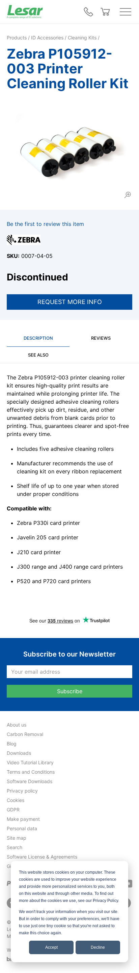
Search (14, 847)
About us (16, 725)
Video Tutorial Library (30, 762)
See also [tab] (38, 355)
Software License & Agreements (42, 857)
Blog (12, 743)
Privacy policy (22, 791)
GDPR (13, 809)
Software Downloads (29, 781)
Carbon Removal (25, 734)
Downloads (19, 753)
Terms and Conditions (31, 772)
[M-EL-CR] (69, 149)
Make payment (23, 819)
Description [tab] (38, 338)
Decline (98, 947)
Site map (16, 838)
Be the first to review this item (45, 224)
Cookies (15, 800)
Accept (51, 947)
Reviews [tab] (101, 338)
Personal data (22, 828)
